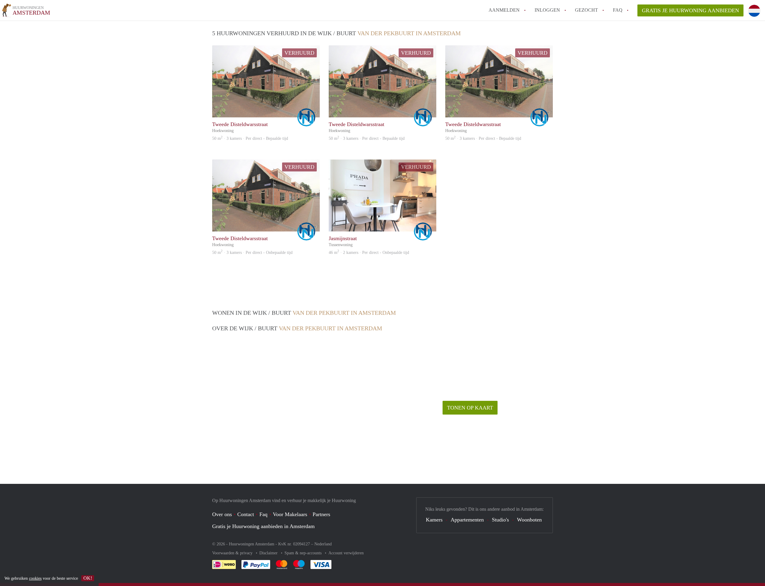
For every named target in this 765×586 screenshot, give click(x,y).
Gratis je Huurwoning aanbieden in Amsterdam (263, 526)
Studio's (500, 520)
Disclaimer (269, 553)
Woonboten (529, 520)
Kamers (434, 520)
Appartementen (467, 520)
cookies (35, 578)
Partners (321, 514)
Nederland (323, 544)
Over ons (222, 514)
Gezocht (586, 10)
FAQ (617, 10)
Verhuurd (299, 53)
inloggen (547, 10)
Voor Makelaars (290, 514)
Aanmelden (504, 10)
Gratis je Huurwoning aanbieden (690, 10)
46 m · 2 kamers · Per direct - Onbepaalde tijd (369, 252)
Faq (263, 514)
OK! (87, 578)
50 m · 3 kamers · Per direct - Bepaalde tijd (250, 138)
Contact (245, 514)
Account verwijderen (346, 553)
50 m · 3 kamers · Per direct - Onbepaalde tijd (252, 252)
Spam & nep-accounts (303, 553)
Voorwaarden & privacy (233, 553)
